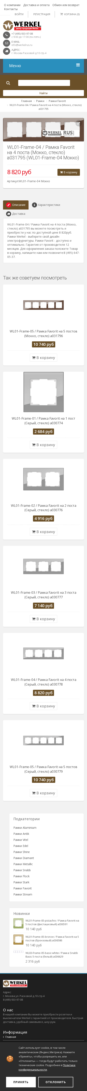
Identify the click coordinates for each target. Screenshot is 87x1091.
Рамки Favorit (57, 101)
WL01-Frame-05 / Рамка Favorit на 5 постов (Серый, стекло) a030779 (43, 769)
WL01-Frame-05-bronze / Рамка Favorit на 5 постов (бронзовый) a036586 (52, 938)
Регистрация (41, 14)
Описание (18, 205)
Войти (19, 14)
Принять (21, 1082)
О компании (12, 5)
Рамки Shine (21, 852)
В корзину (70, 172)
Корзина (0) (72, 14)
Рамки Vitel (20, 840)
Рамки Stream (22, 894)
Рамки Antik (21, 834)
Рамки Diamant (23, 858)
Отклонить (56, 1082)
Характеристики (49, 205)
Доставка (18, 214)
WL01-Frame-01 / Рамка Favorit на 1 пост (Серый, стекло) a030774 (43, 420)
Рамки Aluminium (24, 828)
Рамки (40, 101)
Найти (43, 93)
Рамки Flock (21, 876)
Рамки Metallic (23, 864)
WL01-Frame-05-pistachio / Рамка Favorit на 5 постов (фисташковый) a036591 (52, 922)
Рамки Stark (21, 882)
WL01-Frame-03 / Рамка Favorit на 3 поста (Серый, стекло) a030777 (43, 594)
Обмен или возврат (66, 5)
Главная (26, 101)
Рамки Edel (20, 846)
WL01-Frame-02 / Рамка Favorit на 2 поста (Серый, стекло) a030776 (43, 507)
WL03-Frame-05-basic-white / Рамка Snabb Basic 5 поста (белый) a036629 (51, 955)
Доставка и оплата (36, 5)
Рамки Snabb (22, 870)
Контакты (11, 9)
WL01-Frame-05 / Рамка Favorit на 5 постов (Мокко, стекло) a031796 (43, 333)
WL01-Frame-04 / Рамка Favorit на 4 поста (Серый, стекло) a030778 (43, 682)
